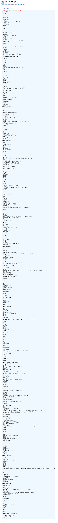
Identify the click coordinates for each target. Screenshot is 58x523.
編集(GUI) (7, 4)
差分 (10, 4)
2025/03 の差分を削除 (6, 8)
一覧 (20, 4)
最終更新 (24, 4)
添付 (13, 4)
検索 (22, 4)
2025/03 (4, 7)
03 (10, 2)
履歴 (11, 4)
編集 (5, 4)
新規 (18, 4)
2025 (6, 2)
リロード (15, 4)
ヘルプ (27, 4)
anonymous (4, 521)
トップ (2, 4)
